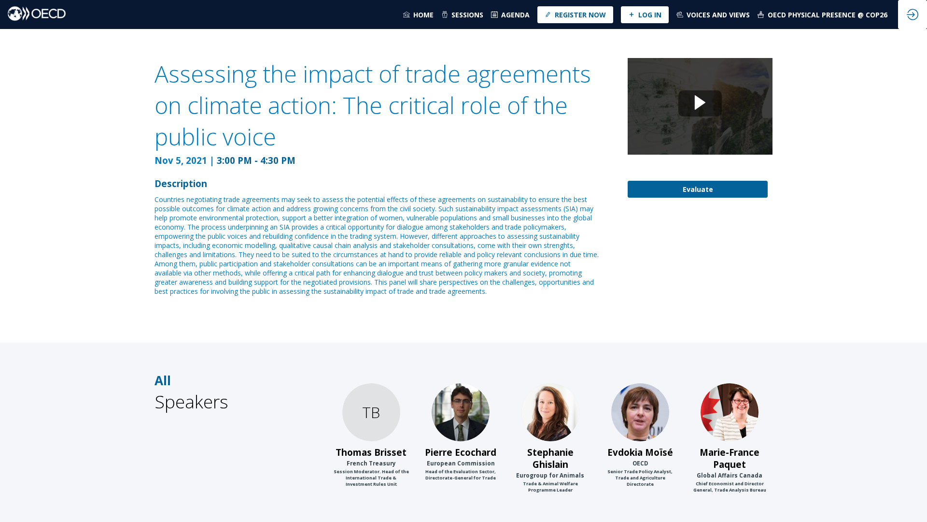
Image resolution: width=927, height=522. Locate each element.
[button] (575, 14)
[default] (510, 14)
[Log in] (912, 14)
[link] (418, 14)
